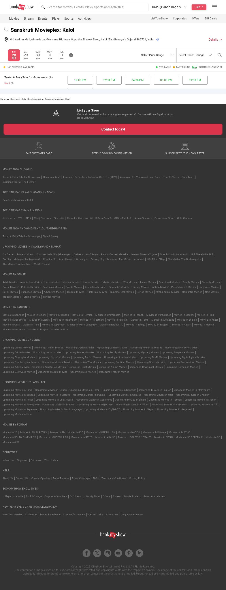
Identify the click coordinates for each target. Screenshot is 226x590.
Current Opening (40, 478)
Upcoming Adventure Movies (181, 347)
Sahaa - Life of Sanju (86, 254)
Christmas (31, 514)
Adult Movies (10, 282)
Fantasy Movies (140, 287)
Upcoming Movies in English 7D (102, 409)
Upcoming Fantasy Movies (80, 352)
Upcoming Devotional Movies (146, 367)
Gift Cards (211, 18)
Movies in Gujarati (39, 319)
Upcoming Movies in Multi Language (61, 409)
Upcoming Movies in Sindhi (130, 399)
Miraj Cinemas (42, 218)
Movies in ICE (75, 432)
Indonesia (8, 460)
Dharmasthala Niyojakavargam (53, 254)
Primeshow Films (164, 218)
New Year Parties (13, 514)
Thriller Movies (51, 296)
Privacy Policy (137, 478)
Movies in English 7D (111, 324)
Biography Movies (119, 287)
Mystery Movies (112, 282)
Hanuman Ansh (51, 177)
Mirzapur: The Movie (119, 259)
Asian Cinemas (143, 218)
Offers (195, 18)
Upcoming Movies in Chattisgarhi (54, 399)
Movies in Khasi (209, 319)
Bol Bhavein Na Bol (202, 254)
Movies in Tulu (31, 324)
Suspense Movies (31, 292)
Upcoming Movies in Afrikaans (169, 404)
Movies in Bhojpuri (158, 324)
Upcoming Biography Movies (19, 357)
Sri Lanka (36, 460)
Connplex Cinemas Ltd (79, 218)
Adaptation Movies (30, 282)
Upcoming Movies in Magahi (58, 404)
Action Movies (160, 287)
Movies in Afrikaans (162, 319)
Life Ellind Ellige (156, 259)
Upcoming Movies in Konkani (132, 404)
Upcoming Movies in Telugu (51, 390)
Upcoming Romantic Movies (146, 347)
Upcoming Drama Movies (17, 347)
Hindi (7, 83)
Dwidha (7, 259)
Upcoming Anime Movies (113, 367)
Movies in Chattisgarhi (108, 315)
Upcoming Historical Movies (54, 357)
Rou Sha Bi (49, 259)
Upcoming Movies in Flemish (165, 399)
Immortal (139, 259)
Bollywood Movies (209, 287)
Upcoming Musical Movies (57, 362)
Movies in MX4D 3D (129, 432)
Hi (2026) (112, 177)
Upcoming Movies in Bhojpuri (192, 394)
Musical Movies (71, 282)
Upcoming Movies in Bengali (19, 394)
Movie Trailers (132, 496)
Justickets (9, 218)
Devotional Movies (169, 282)
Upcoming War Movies (88, 362)
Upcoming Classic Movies (53, 372)
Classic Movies (76, 292)
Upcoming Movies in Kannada (119, 390)
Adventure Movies (54, 292)
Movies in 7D (57, 432)
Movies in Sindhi (36, 315)
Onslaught (82, 259)
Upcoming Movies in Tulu (204, 404)
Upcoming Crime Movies (16, 352)
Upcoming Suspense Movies (178, 352)
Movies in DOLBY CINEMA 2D (134, 437)
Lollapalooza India (13, 496)
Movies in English (187, 319)
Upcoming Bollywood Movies (19, 372)
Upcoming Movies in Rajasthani (95, 404)
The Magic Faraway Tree (17, 264)
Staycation (112, 514)
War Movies (130, 282)
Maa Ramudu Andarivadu (174, 254)
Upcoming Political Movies (119, 362)
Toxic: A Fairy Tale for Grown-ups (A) (28, 77)
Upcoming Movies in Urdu (17, 414)
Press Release (61, 478)
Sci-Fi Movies (10, 292)
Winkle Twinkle (42, 264)
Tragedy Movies (12, 296)
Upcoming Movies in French (200, 399)
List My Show (92, 496)
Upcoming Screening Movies (182, 367)
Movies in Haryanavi (14, 329)
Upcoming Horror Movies (47, 352)
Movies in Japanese (53, 324)
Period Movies (145, 292)
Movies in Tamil (139, 319)
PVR (20, 218)
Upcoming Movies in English (155, 390)
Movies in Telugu (135, 324)
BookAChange (34, 496)
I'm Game (8, 254)
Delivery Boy (97, 259)
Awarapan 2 (126, 177)
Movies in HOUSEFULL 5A (100, 432)
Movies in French (133, 315)
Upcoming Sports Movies (151, 362)
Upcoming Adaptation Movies (49, 367)
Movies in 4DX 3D (105, 437)
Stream (28, 18)
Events (42, 18)
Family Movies (191, 282)
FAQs (96, 478)
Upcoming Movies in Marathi (54, 394)
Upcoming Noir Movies (83, 372)
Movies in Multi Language (82, 324)
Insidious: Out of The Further (19, 182)
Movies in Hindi (206, 315)
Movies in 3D (212, 437)
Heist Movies (52, 282)
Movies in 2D (10, 432)
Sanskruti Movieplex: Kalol (18, 200)
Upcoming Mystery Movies (144, 352)
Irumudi (67, 177)
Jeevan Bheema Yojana (144, 254)
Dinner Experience (50, 514)
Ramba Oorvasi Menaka (114, 254)
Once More (188, 177)
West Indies (51, 460)
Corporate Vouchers (56, 496)
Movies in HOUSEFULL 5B (53, 437)
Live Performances (74, 514)
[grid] (113, 80)
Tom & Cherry (171, 177)
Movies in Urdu (59, 329)
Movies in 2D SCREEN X (33, 432)
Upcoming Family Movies (111, 352)
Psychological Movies (183, 287)
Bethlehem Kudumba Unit (89, 177)
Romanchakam (25, 254)
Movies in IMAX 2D (81, 437)
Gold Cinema (184, 218)
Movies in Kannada (13, 315)
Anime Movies (148, 282)
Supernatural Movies (122, 292)
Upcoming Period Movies (87, 357)
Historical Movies (97, 292)
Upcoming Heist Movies (82, 367)
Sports (68, 18)
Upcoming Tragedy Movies (114, 372)
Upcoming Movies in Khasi (18, 399)
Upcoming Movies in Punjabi (89, 394)
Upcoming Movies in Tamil (85, 390)
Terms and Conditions (114, 478)
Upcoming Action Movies (80, 347)
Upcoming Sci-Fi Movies (153, 357)
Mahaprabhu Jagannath (27, 259)
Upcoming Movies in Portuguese (21, 404)
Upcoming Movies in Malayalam (192, 390)
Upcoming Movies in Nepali (138, 409)
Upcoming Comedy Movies (112, 347)
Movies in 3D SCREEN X (189, 437)
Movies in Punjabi (38, 329)
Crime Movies (10, 287)
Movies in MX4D (163, 437)
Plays (56, 18)
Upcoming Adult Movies (16, 367)
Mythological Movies (167, 292)
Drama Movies (32, 296)
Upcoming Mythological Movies (188, 357)
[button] (94, 7)
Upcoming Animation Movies (120, 357)
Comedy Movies (211, 282)
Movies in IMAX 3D (179, 432)
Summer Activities (154, 496)
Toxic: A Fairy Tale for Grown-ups (21, 177)
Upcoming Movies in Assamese (94, 399)
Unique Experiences (132, 514)
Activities (84, 18)
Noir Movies (212, 292)
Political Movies (30, 287)
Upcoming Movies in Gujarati (125, 394)
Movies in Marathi (204, 324)
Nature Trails (95, 514)
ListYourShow (159, 18)
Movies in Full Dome (154, 432)
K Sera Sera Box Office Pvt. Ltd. (113, 218)
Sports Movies (74, 287)
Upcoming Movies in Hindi (17, 390)
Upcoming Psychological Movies (21, 362)
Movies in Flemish (82, 315)
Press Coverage (81, 478)
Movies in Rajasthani (92, 319)
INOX (28, 218)
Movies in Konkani (117, 319)
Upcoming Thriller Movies (48, 347)
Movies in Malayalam (65, 319)
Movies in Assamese (14, 319)
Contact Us (22, 478)
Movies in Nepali (181, 324)
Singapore (22, 460)
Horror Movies (91, 282)
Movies (14, 18)
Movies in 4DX (11, 442)
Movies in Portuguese (158, 315)
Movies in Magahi (184, 315)
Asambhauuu (65, 259)
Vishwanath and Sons (148, 177)
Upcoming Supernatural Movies (186, 362)
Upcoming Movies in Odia (158, 394)
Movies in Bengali (59, 315)
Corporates (180, 18)
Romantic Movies (192, 292)
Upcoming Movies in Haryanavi (174, 409)
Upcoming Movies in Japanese (20, 409)
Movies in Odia (11, 324)
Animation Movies (95, 287)
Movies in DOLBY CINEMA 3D (19, 437)
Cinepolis (59, 218)
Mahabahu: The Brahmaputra (184, 259)
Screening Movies (53, 287)
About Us (8, 478)
